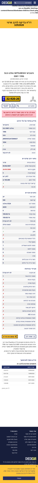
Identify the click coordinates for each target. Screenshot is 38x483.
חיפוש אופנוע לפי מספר (30, 436)
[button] (35, 3)
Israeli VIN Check (12, 439)
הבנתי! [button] (19, 478)
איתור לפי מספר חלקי (30, 442)
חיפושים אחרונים (31, 444)
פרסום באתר (14, 447)
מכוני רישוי (33, 450)
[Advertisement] (19, 48)
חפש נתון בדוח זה (5, 105)
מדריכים (34, 447)
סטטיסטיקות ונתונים (12, 444)
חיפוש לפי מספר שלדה (30, 439)
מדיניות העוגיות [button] (21, 473)
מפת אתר (14, 450)
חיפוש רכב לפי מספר (30, 434)
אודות (15, 434)
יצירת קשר (14, 453)
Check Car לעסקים (12, 436)
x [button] (36, 466)
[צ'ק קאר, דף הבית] (7, 3)
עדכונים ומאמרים (12, 442)
